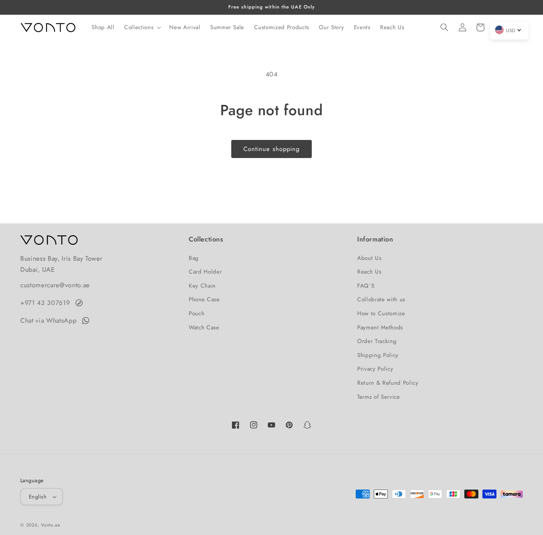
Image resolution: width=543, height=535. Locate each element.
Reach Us (369, 272)
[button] (141, 27)
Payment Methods (380, 327)
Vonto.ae (50, 525)
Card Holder (205, 272)
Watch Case (204, 327)
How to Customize (381, 313)
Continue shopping (271, 148)
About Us (369, 258)
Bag (194, 258)
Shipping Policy (378, 355)
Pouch (196, 313)
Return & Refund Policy (388, 383)
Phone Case (204, 299)
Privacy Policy (375, 369)
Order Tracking (376, 341)
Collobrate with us (381, 299)
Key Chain (202, 286)
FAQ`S (365, 286)
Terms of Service (378, 397)
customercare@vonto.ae (55, 285)
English (38, 496)
